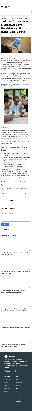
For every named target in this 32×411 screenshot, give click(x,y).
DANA (12, 68)
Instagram (18, 395)
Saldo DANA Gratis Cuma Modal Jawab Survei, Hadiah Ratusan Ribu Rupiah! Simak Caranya (28, 18)
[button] (2, 6)
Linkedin (18, 401)
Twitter (18, 398)
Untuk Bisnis (7, 392)
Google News (23, 182)
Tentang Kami (7, 379)
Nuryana (3, 35)
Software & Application (16, 18)
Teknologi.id (5, 18)
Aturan (5, 385)
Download (6, 395)
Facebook (18, 392)
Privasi (6, 382)
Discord (18, 404)
